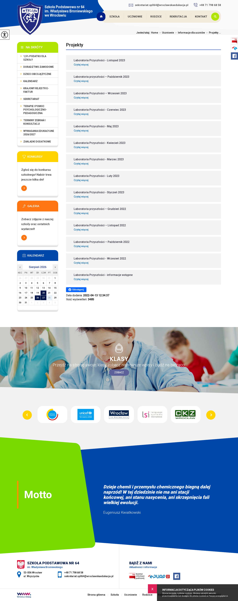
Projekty (74, 44)
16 (20, 293)
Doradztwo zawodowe (38, 66)
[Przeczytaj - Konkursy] (42, 157)
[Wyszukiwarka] (216, 16)
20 (43, 293)
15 (55, 288)
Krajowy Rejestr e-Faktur (36, 90)
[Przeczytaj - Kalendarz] (42, 256)
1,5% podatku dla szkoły (34, 58)
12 (37, 288)
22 (55, 293)
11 (31, 288)
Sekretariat (31, 99)
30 (20, 302)
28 (49, 297)
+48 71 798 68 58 (210, 5)
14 (49, 288)
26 (37, 297)
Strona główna (101, 16)
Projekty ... (213, 32)
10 (26, 288)
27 (43, 297)
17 (26, 293)
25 (31, 297)
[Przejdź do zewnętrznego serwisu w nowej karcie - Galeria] (42, 207)
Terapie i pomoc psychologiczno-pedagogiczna (35, 110)
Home (154, 32)
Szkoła (114, 16)
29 (55, 297)
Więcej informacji (24, 188)
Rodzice (156, 16)
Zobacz (119, 372)
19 (37, 293)
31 (26, 302)
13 (43, 288)
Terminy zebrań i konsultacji (34, 122)
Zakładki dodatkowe (37, 141)
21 (49, 293)
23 (20, 297)
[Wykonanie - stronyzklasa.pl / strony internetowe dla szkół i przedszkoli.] (24, 596)
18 (31, 293)
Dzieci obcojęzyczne (37, 74)
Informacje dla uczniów (190, 32)
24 (26, 297)
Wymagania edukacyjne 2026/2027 (38, 133)
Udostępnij (78, 289)
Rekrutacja (178, 16)
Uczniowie (135, 16)
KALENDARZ (30, 81)
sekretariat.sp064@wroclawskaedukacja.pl (161, 5)
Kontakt (201, 16)
